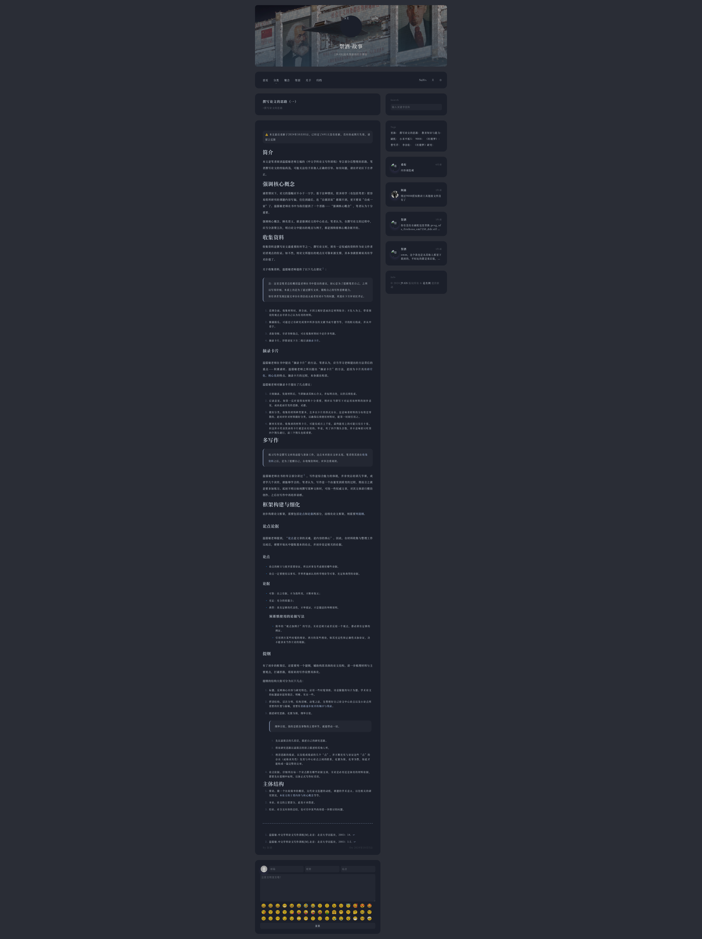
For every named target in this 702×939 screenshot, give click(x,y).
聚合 (287, 80)
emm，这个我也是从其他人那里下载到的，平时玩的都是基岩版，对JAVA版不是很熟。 (421, 258)
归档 (319, 80)
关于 (308, 80)
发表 (317, 926)
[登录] (433, 80)
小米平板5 (406, 138)
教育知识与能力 (431, 132)
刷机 (394, 138)
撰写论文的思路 (273, 108)
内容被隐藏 (407, 170)
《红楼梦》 (432, 138)
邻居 (298, 80)
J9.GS (404, 283)
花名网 (427, 283)
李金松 (407, 144)
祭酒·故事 (351, 46)
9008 (419, 138)
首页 (265, 80)
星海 (394, 132)
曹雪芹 (395, 144)
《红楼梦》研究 (423, 144)
